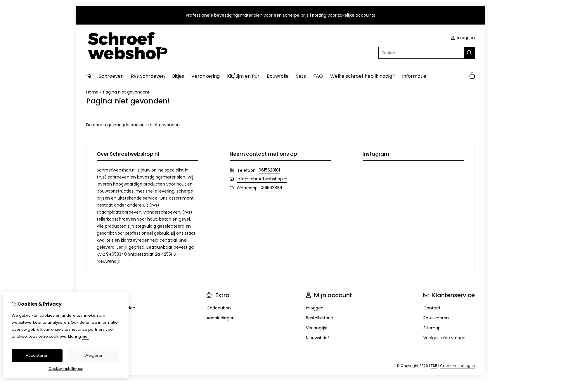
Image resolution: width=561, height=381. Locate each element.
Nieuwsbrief (317, 338)
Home (92, 92)
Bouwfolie (278, 76)
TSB (434, 365)
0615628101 (269, 170)
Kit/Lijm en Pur (243, 76)
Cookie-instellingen (457, 365)
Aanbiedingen (221, 318)
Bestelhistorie (319, 318)
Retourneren (436, 318)
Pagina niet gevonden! (126, 92)
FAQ (318, 76)
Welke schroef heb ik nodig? (362, 76)
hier (85, 336)
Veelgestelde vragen (444, 338)
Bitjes (178, 76)
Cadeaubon (219, 308)
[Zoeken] (469, 53)
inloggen (465, 38)
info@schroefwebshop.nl (262, 179)
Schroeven (111, 76)
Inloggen (314, 308)
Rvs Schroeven (148, 76)
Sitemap (432, 328)
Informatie (414, 76)
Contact (432, 308)
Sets (301, 76)
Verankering (205, 76)
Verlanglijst (317, 328)
